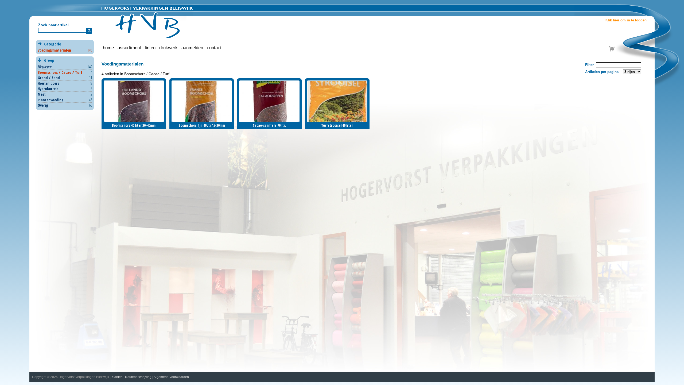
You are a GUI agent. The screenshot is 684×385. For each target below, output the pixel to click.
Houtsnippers (48, 83)
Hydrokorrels (48, 88)
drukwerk (168, 47)
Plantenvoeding (51, 99)
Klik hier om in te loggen (626, 20)
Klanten (117, 377)
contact (214, 47)
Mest (42, 94)
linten (150, 47)
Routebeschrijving (138, 377)
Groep (48, 60)
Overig (43, 105)
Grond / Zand (49, 77)
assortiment (129, 47)
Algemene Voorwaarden (171, 377)
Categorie (65, 47)
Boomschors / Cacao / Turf (60, 72)
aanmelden (192, 47)
